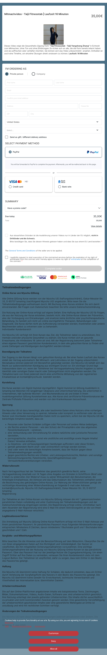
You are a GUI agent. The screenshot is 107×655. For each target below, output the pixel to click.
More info (9, 623)
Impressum (40, 626)
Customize (54, 633)
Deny (53, 641)
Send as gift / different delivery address (28, 137)
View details (96, 226)
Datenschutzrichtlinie (21, 626)
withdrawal (76, 259)
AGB (7, 626)
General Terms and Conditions (22, 251)
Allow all (53, 649)
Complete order (53, 268)
